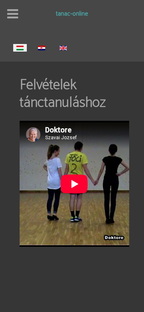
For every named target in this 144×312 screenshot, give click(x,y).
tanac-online (72, 14)
